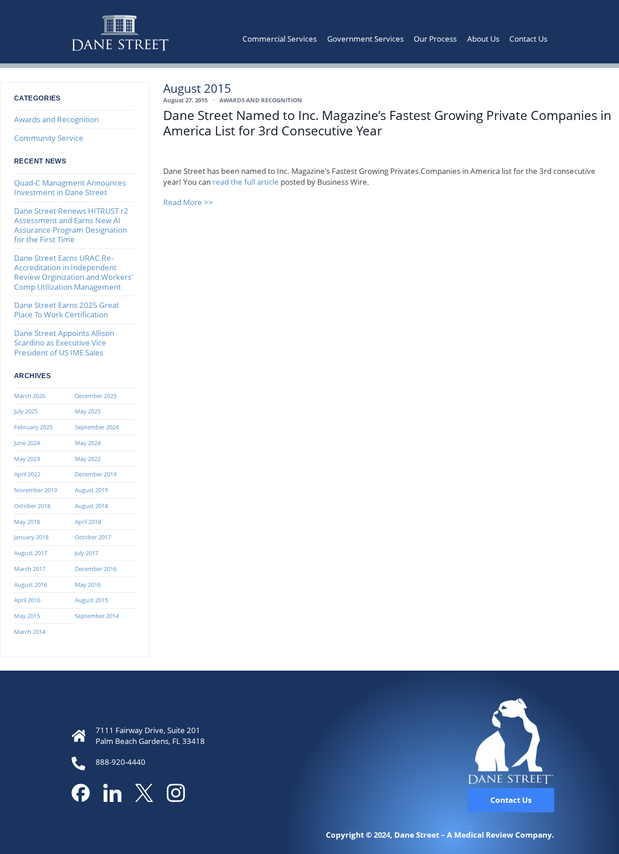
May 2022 (88, 459)
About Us (483, 39)
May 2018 (27, 522)
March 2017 (29, 569)
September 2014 (97, 616)
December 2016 (95, 569)
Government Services (365, 39)
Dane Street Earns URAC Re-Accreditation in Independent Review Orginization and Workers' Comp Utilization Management (73, 272)
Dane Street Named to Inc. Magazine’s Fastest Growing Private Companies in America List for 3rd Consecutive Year (387, 122)
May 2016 (88, 585)
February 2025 (33, 427)
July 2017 (86, 553)
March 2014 (29, 632)
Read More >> (188, 202)
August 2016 (30, 585)
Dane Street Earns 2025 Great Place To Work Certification (66, 310)
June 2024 (27, 443)
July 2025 (26, 411)
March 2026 (29, 396)
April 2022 (27, 474)
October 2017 (93, 537)
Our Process (435, 39)
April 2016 (27, 600)
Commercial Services (279, 39)
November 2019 (35, 490)
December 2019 (95, 474)
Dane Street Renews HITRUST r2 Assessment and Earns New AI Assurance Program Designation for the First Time (71, 225)
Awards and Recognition (56, 119)
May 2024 (88, 443)
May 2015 (27, 616)
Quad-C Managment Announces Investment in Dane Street (70, 187)
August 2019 (91, 490)
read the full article (246, 182)
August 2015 (91, 600)
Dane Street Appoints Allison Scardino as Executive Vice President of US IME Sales (64, 342)
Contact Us (528, 39)
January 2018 (31, 537)
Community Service (48, 138)
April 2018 (88, 522)
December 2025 (95, 396)
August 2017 (30, 553)
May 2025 (88, 411)
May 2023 (27, 459)
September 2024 (97, 427)
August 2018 (91, 506)
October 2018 (32, 506)
